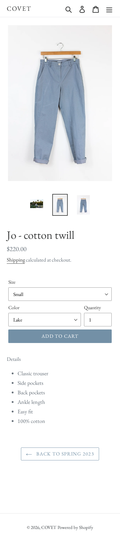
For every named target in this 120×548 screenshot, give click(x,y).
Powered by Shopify (75, 527)
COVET (19, 8)
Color (13, 307)
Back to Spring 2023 (64, 454)
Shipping (16, 259)
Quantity (92, 307)
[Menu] (109, 8)
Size (11, 282)
